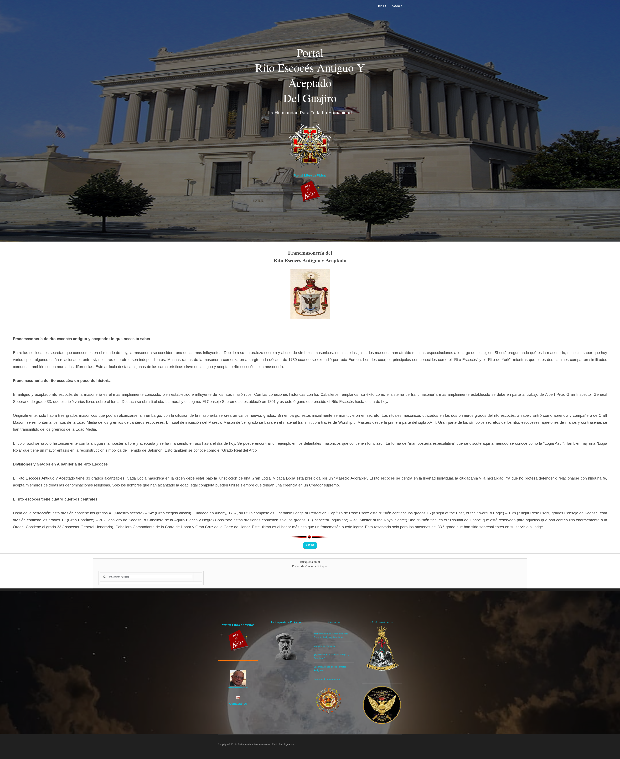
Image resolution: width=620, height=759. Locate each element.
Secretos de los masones (327, 679)
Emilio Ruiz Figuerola (283, 744)
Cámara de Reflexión (325, 646)
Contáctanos (238, 703)
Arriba (310, 545)
